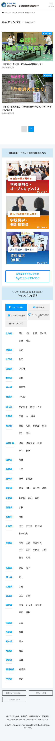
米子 (28, 567)
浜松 (28, 487)
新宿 (21, 425)
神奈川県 (10, 443)
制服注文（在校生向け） (14, 693)
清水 (44, 487)
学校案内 (24, 716)
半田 (37, 498)
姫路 (28, 557)
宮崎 (21, 660)
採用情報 (45, 716)
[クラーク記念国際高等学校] (20, 5)
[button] (51, 5)
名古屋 (22, 498)
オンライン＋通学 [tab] (18, 315)
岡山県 (9, 577)
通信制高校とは (34, 716)
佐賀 (21, 622)
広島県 (9, 586)
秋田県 (9, 359)
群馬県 (9, 377)
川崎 (39, 443)
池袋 (28, 425)
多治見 (29, 478)
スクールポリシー (14, 699)
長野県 (9, 469)
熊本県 (9, 641)
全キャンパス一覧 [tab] (16, 323)
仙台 (21, 349)
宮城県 (9, 349)
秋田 (21, 359)
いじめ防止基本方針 (14, 719)
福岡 (21, 605)
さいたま (23, 406)
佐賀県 (9, 622)
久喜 (39, 406)
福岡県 (9, 605)
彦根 (21, 507)
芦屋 (21, 542)
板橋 (44, 425)
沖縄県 (9, 678)
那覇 (21, 678)
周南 (28, 595)
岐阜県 (9, 478)
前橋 (21, 377)
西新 (21, 612)
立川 (21, 432)
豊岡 (21, 557)
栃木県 (9, 387)
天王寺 (29, 526)
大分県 (9, 650)
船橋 (33, 416)
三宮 (28, 542)
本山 (30, 498)
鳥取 (21, 567)
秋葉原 (36, 425)
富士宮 (36, 487)
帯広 (28, 340)
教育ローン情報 (41, 693)
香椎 (28, 612)
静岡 (21, 487)
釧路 (21, 340)
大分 (21, 650)
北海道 (9, 333)
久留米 (38, 605)
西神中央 (37, 542)
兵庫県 (9, 542)
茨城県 (9, 396)
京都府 (9, 516)
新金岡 (38, 526)
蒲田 (28, 432)
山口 (21, 595)
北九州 (29, 605)
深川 (21, 333)
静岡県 (9, 487)
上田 (21, 469)
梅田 (21, 526)
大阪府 (9, 526)
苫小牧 (43, 333)
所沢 (32, 406)
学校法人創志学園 (12, 716)
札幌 (35, 333)
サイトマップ (43, 719)
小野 (44, 550)
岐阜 (21, 478)
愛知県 (9, 498)
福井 (21, 459)
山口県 (9, 595)
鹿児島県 (10, 669)
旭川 (28, 333)
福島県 (9, 368)
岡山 (21, 577)
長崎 (21, 632)
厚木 (21, 450)
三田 (21, 550)
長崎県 (9, 632)
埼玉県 (9, 406)
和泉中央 (23, 533)
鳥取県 (9, 567)
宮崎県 (9, 660)
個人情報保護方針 (29, 719)
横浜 (21, 443)
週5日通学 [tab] (40, 307)
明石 (28, 550)
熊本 (21, 641)
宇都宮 (22, 387)
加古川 (36, 550)
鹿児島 (22, 669)
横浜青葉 (30, 443)
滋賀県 (9, 507)
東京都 (9, 425)
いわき (22, 368)
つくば (22, 396)
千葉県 (9, 416)
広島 (21, 586)
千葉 (21, 416)
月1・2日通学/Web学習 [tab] (40, 315)
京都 (21, 516)
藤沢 (28, 450)
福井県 (9, 459)
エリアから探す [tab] (17, 307)
